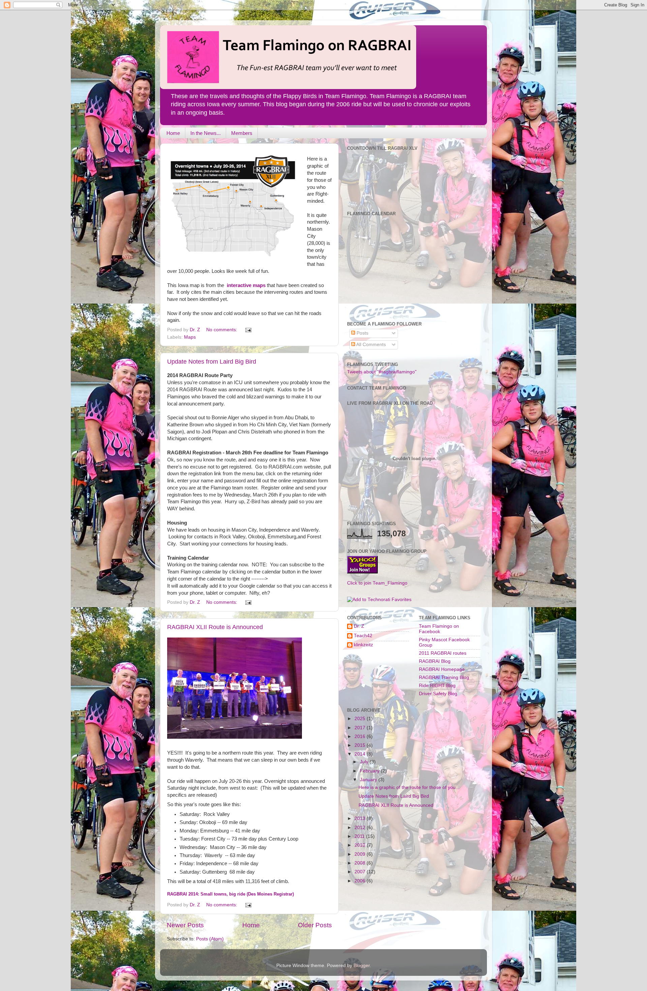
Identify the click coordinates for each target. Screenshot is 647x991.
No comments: (222, 329)
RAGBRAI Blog (435, 661)
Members (241, 133)
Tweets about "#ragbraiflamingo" (382, 371)
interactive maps (247, 285)
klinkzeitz (363, 644)
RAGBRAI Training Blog (444, 677)
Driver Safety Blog (438, 693)
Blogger (361, 965)
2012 (361, 827)
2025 (361, 718)
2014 (361, 754)
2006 (361, 880)
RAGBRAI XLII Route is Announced (215, 627)
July (365, 761)
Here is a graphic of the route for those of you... (409, 787)
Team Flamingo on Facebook (439, 629)
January (369, 779)
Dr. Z (359, 626)
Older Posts (315, 925)
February (370, 770)
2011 (360, 836)
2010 (361, 845)
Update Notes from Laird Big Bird (211, 361)
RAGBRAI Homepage (442, 669)
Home (173, 133)
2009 (361, 854)
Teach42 (363, 635)
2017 (361, 727)
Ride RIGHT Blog (437, 685)
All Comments (370, 344)
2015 (361, 745)
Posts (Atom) (210, 938)
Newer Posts (185, 925)
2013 (361, 818)
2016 (361, 736)
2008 (361, 863)
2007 (361, 871)
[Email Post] (248, 329)
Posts (361, 333)
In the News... (205, 133)
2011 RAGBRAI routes (442, 653)
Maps (190, 337)
